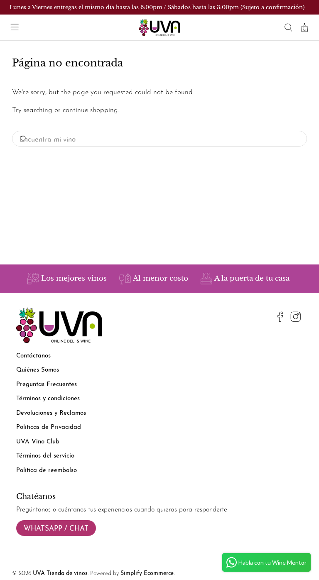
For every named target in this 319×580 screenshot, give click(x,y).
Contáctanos (33, 356)
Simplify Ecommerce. (147, 573)
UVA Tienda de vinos (60, 573)
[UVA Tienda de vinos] (159, 27)
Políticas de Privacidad (48, 427)
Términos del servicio (45, 456)
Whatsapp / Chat (56, 528)
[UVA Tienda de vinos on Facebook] (280, 318)
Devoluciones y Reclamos (51, 413)
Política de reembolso (46, 470)
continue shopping (90, 110)
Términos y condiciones (48, 399)
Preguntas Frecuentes (46, 385)
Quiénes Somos (37, 370)
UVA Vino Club (37, 442)
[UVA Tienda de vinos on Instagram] (295, 318)
